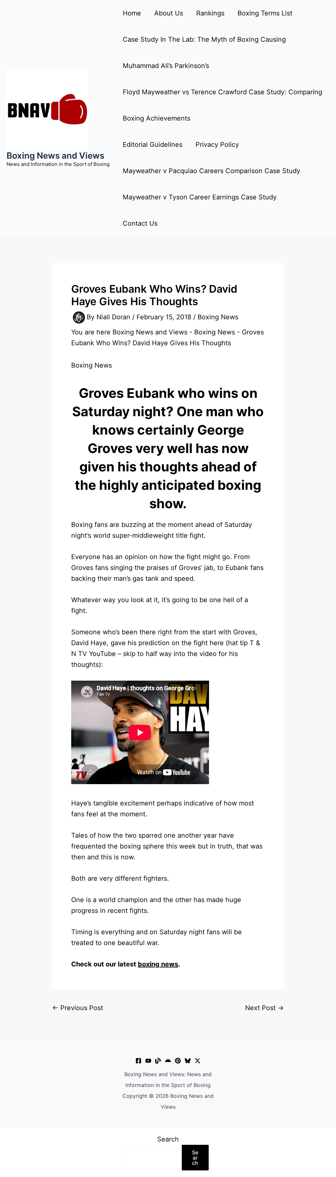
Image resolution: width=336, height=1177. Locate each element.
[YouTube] (148, 1061)
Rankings (210, 13)
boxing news (158, 964)
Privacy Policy (217, 144)
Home (132, 13)
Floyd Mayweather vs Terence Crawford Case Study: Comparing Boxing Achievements (222, 105)
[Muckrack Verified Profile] (158, 1061)
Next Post (264, 1008)
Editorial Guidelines (152, 144)
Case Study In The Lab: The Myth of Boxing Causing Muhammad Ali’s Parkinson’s (204, 52)
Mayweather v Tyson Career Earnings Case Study (200, 197)
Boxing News (218, 317)
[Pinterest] (178, 1061)
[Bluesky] (188, 1061)
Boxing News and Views (55, 155)
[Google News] (168, 1061)
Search (168, 1139)
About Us (168, 13)
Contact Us (140, 223)
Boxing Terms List (265, 13)
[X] (197, 1061)
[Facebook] (138, 1061)
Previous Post (77, 1008)
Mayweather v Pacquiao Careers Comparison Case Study (211, 171)
